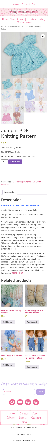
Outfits (20, 22)
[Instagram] (36, 402)
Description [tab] (9, 192)
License (23, 417)
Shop (12, 19)
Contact (24, 413)
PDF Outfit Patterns (15, 26)
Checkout (26, 4)
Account (16, 4)
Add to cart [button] (8, 322)
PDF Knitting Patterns (21, 182)
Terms (24, 422)
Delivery (11, 417)
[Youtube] (20, 402)
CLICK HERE (17, 273)
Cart (33, 4)
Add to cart (15, 161)
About (29, 22)
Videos (33, 19)
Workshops (22, 19)
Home (5, 19)
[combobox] (19, 392)
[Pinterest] (28, 402)
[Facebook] (12, 402)
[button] (43, 36)
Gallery (42, 19)
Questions (36, 417)
